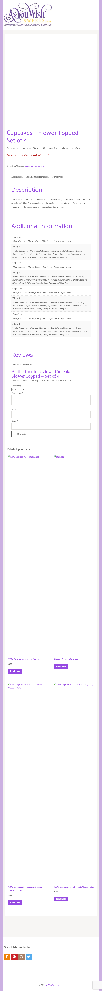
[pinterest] (14, 957)
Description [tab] (17, 176)
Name (14, 409)
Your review (17, 393)
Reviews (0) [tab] (58, 176)
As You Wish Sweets (54, 985)
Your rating (16, 386)
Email (14, 421)
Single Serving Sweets (34, 166)
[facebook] (7, 957)
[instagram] (21, 957)
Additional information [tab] (37, 176)
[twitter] (29, 957)
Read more (15, 671)
